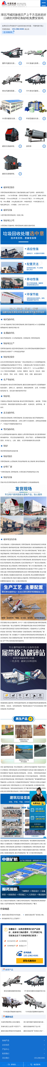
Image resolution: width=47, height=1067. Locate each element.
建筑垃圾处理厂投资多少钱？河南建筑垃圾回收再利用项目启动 (34, 1031)
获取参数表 (40, 810)
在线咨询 (9, 32)
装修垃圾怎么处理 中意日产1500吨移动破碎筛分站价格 (12, 1026)
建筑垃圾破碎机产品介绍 (32, 1026)
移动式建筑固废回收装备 (12, 991)
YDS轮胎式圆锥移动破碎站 (34, 1012)
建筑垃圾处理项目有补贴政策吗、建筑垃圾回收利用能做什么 (22, 915)
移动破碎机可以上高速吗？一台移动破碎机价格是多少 (20, 918)
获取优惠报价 (29, 961)
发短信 (13, 1064)
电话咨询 (37, 1064)
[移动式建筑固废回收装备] (12, 981)
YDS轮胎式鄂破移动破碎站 (12, 1012)
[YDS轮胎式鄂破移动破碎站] (12, 1001)
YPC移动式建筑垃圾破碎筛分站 (34, 991)
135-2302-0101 (17, 29)
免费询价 (37, 803)
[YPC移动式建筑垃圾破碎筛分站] (35, 981)
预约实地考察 (40, 818)
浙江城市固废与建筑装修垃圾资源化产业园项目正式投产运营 (34, 1022)
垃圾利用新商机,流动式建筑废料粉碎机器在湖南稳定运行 (12, 1022)
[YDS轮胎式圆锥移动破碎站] (35, 1001)
